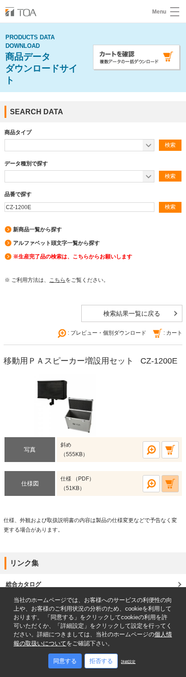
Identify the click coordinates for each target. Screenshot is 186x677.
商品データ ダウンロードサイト (41, 59)
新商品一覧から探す (37, 229)
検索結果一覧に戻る (131, 313)
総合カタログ (23, 584)
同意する (65, 661)
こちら (57, 280)
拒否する (101, 661)
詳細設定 (128, 662)
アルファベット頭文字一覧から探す (56, 243)
